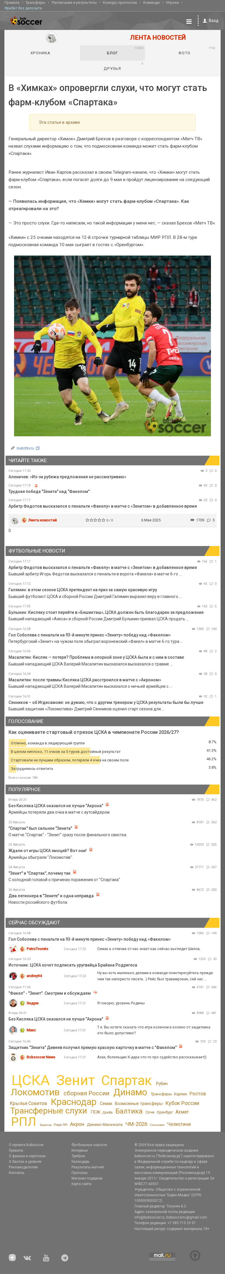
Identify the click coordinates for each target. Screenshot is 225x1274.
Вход (214, 20)
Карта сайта (81, 1184)
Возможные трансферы (139, 1103)
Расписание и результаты (74, 2)
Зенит (75, 1080)
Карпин (180, 1094)
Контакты (16, 1173)
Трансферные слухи (48, 1111)
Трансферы (35, 2)
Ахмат (182, 1112)
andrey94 (34, 976)
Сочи (150, 1112)
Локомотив (35, 1092)
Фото (196, 50)
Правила (11, 2)
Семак (106, 1103)
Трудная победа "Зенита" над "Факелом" (49, 491)
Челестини (179, 1124)
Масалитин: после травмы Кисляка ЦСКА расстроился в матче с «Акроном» (84, 679)
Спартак (126, 1080)
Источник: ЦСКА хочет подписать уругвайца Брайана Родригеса (72, 965)
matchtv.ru (25, 448)
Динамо (130, 1092)
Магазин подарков (87, 1178)
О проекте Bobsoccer (26, 1145)
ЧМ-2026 (136, 1124)
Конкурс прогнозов (120, 2)
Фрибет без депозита (23, 8)
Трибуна (78, 1156)
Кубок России (182, 1103)
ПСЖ (95, 1112)
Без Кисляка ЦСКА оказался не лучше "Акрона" (55, 805)
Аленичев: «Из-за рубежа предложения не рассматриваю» (67, 476)
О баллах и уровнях (25, 1162)
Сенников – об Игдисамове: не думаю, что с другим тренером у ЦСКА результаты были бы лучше (105, 702)
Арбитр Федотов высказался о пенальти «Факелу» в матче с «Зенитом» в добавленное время (102, 506)
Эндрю (33, 1003)
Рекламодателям (23, 1167)
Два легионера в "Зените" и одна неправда (51, 895)
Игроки (172, 2)
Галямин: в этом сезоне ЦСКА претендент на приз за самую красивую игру (82, 589)
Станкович (157, 1124)
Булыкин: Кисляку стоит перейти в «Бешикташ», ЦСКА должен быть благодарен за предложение (106, 612)
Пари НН (60, 1125)
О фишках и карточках (27, 1156)
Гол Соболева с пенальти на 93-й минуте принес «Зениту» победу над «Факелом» (89, 635)
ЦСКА (30, 1080)
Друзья (123, 66)
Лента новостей (42, 520)
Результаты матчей (87, 1167)
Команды (151, 2)
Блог (125, 50)
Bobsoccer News (41, 1057)
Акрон (77, 1124)
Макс (31, 1030)
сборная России (86, 1093)
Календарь (80, 1162)
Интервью (79, 1150)
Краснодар (73, 1101)
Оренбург (165, 1112)
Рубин (162, 1083)
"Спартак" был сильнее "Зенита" (40, 828)
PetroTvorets (37, 949)
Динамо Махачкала (104, 1124)
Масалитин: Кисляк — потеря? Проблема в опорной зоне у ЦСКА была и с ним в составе (96, 657)
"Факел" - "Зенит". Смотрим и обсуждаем (50, 993)
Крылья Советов (28, 1103)
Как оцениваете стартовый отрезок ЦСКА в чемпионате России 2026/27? (93, 732)
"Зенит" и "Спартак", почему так (39, 873)
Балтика (129, 1111)
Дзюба (107, 1112)
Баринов (46, 1124)
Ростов (198, 1093)
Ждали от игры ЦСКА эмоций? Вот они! (47, 850)
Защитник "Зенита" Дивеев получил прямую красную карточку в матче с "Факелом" (93, 1047)
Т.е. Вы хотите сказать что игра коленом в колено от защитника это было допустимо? (153, 1030)
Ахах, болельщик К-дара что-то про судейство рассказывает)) (152, 1057)
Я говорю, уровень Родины (121, 1003)
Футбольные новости (89, 1145)
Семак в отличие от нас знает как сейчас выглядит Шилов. (149, 949)
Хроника (40, 53)
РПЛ (23, 1121)
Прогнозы (79, 1173)
